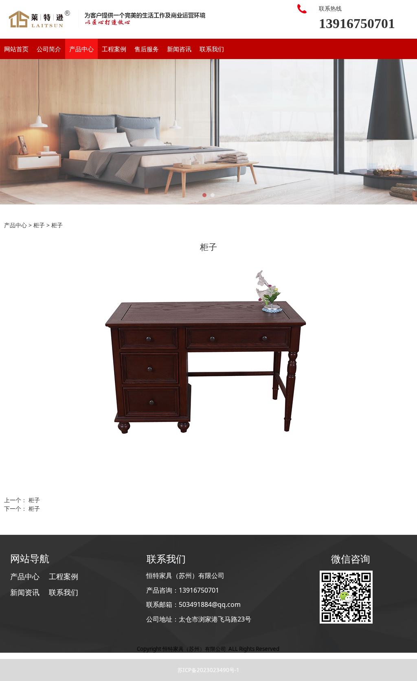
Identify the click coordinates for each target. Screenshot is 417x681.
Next (406, 132)
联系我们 (212, 49)
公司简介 (49, 49)
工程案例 (114, 49)
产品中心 (81, 49)
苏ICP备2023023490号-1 (208, 670)
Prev (11, 132)
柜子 (39, 225)
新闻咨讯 (179, 49)
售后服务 (146, 49)
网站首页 (16, 49)
